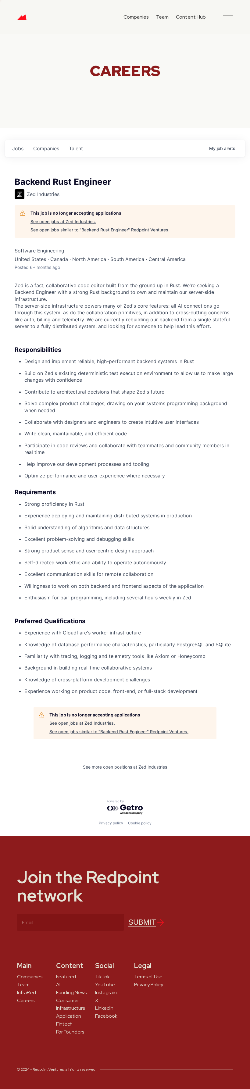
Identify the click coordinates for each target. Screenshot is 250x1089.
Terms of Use (148, 977)
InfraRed (26, 993)
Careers (25, 1001)
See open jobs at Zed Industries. (63, 221)
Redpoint (22, 19)
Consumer (67, 1001)
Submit (142, 922)
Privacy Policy (148, 985)
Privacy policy (111, 823)
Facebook (106, 1016)
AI (58, 985)
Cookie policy (140, 823)
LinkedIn (104, 1008)
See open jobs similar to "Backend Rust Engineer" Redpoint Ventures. (100, 229)
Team (162, 17)
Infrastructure (70, 1008)
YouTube (105, 985)
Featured (66, 977)
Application (68, 1016)
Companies (136, 17)
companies (46, 148)
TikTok (102, 977)
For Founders (70, 1032)
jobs (17, 148)
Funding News (71, 993)
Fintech (64, 1024)
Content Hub (191, 17)
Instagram (106, 993)
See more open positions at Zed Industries (125, 766)
